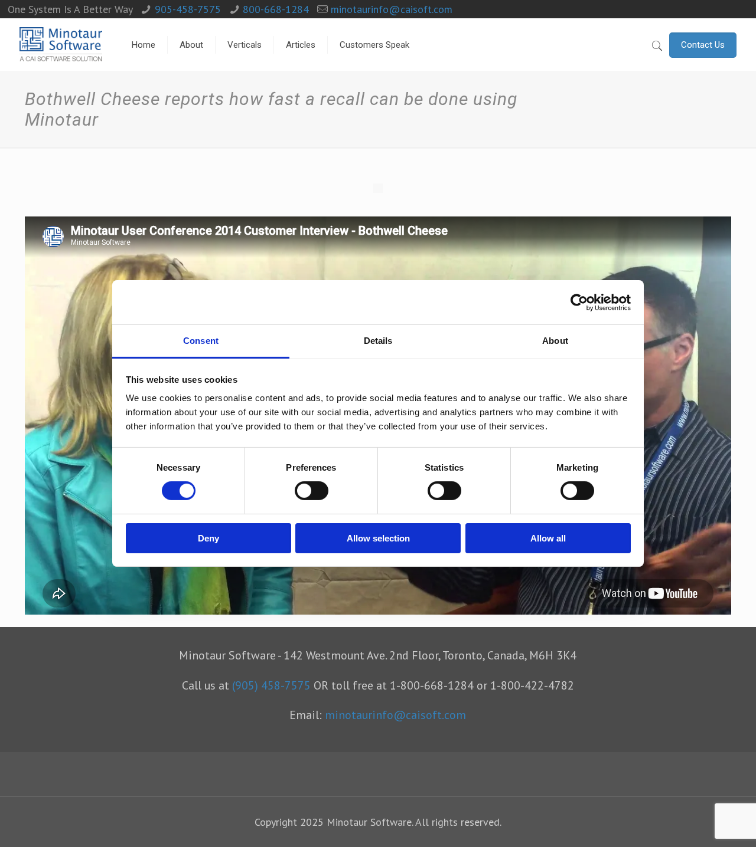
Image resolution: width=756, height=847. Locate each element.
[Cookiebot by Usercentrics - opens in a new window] (579, 302)
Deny (208, 538)
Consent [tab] (201, 341)
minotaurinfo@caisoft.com (391, 9)
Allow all (548, 538)
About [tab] (555, 341)
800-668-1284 (276, 9)
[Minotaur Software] (60, 44)
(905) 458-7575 (271, 685)
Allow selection (378, 538)
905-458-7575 (188, 9)
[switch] (311, 490)
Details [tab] (378, 341)
